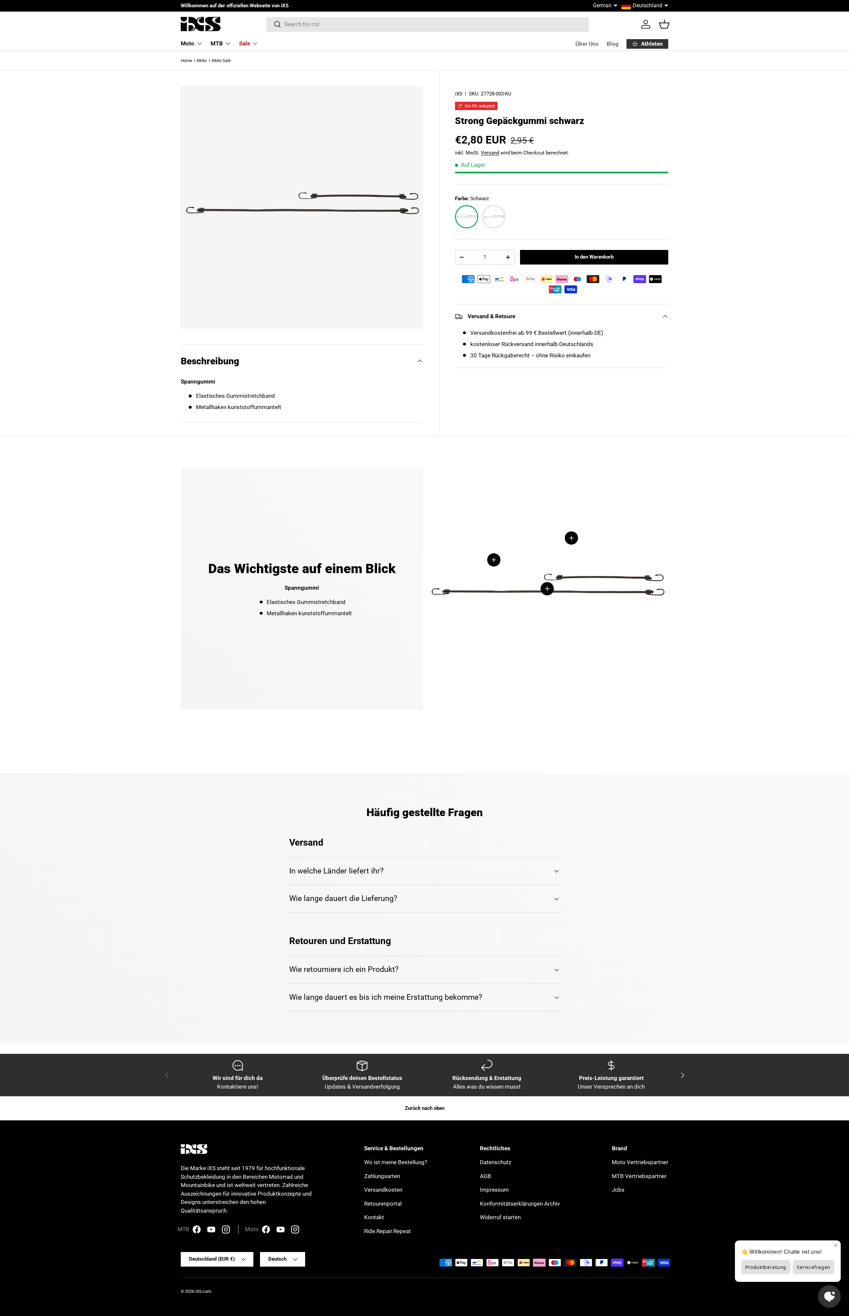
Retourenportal (383, 1203)
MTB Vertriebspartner (639, 1176)
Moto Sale (221, 60)
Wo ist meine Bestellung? (395, 1162)
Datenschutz (495, 1162)
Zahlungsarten (382, 1176)
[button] (664, 24)
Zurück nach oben (424, 1108)
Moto (187, 43)
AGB (485, 1176)
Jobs (618, 1189)
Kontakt (374, 1217)
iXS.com (203, 1291)
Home (186, 60)
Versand (490, 153)
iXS (458, 94)
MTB (217, 43)
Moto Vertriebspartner (640, 1162)
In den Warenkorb (594, 257)
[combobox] (427, 24)
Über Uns (587, 43)
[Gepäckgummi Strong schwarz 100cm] (493, 216)
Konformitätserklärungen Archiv (520, 1203)
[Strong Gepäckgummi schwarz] (466, 216)
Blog (613, 43)
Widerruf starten (500, 1217)
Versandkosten (383, 1189)
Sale (244, 43)
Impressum (494, 1189)
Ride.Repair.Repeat (387, 1231)
